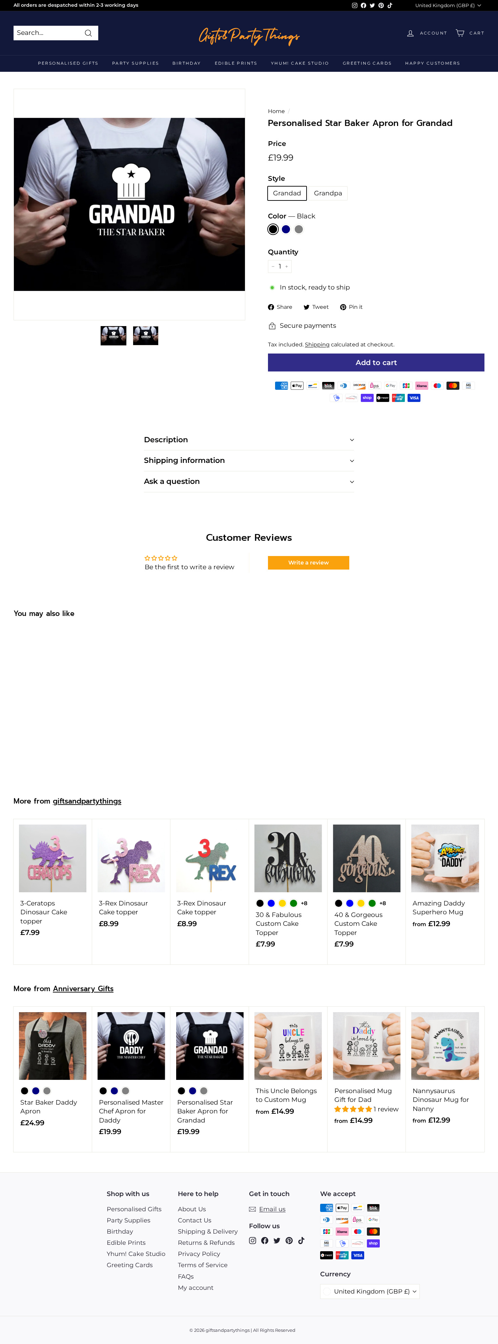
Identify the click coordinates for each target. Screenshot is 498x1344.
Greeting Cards (367, 63)
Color (291, 216)
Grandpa (328, 193)
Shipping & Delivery (208, 1231)
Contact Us (194, 1220)
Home (276, 111)
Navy (286, 229)
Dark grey (299, 229)
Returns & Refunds (206, 1242)
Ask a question (172, 481)
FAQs (186, 1276)
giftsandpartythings (87, 801)
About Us (192, 1209)
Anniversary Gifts (83, 988)
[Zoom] (129, 204)
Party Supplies (135, 63)
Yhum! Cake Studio (300, 63)
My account (195, 1288)
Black (273, 229)
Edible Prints (236, 63)
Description (166, 439)
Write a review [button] (308, 562)
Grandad (287, 193)
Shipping (317, 344)
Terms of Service (203, 1265)
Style (276, 178)
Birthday (186, 63)
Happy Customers (432, 63)
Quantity (283, 252)
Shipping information (184, 460)
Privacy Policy (199, 1254)
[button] (354, 1109)
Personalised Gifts (68, 63)
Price (277, 144)
